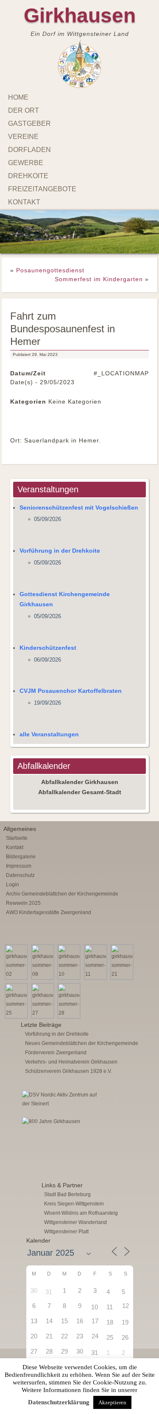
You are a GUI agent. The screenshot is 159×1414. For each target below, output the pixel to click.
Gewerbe (25, 162)
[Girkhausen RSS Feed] (149, 1357)
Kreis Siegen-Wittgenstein (74, 1193)
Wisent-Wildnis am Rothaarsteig (81, 1202)
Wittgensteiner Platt (66, 1221)
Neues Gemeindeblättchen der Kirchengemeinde (81, 1032)
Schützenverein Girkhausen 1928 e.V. (68, 1060)
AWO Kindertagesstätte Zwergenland (48, 901)
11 (109, 1296)
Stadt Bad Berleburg (67, 1183)
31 (48, 1280)
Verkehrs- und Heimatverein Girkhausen (71, 1051)
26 (125, 1326)
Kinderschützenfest (48, 636)
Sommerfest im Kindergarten (99, 268)
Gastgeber (29, 123)
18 (109, 1311)
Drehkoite (28, 175)
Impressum (18, 855)
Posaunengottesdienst (50, 259)
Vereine (23, 136)
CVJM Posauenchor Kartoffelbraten (71, 680)
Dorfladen (29, 149)
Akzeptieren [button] (112, 1402)
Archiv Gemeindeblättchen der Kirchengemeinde (62, 883)
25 (109, 1326)
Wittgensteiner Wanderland (75, 1211)
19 (125, 1311)
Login (12, 874)
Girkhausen (80, 15)
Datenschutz (20, 864)
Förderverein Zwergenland (55, 1042)
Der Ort (23, 110)
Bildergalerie (21, 846)
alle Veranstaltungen (49, 723)
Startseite (17, 827)
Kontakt (24, 202)
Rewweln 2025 (23, 892)
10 (94, 1296)
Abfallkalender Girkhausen (79, 771)
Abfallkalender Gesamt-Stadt (79, 781)
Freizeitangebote (42, 189)
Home (18, 97)
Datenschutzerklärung (58, 1402)
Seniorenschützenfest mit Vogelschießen (79, 496)
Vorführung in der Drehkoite (60, 540)
